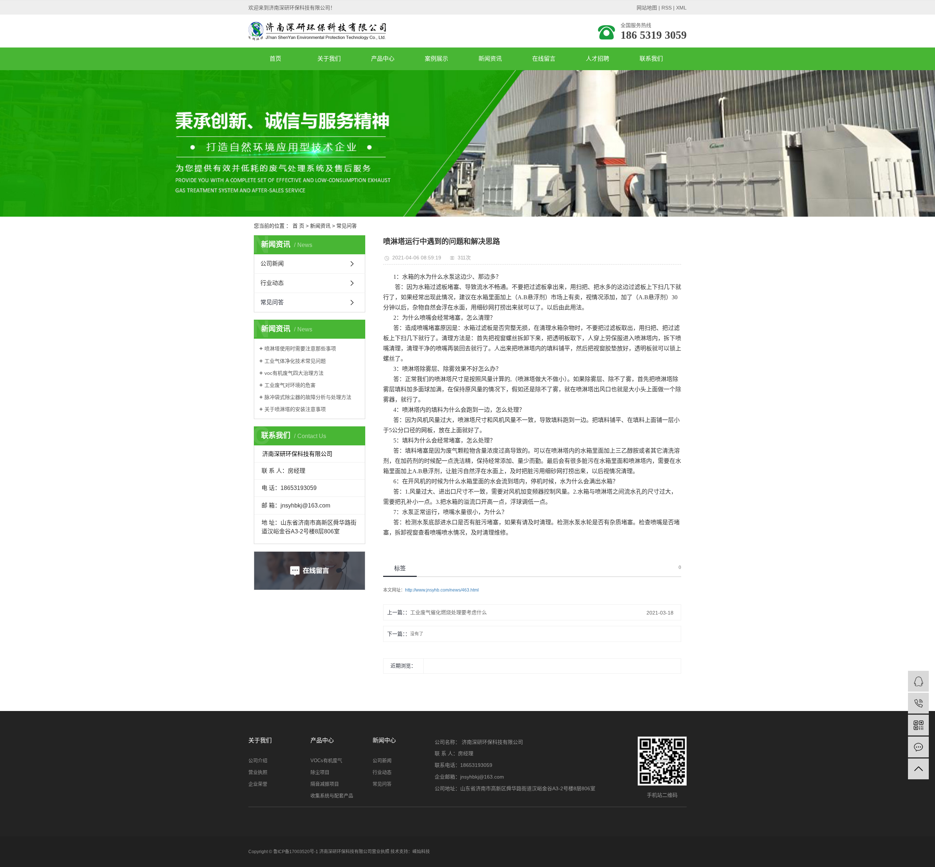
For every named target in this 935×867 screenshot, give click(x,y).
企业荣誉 (257, 784)
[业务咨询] (918, 681)
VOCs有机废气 (326, 760)
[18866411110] (918, 703)
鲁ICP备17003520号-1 (295, 851)
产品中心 (382, 59)
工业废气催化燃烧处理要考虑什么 (448, 612)
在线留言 (544, 59)
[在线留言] (918, 747)
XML (681, 8)
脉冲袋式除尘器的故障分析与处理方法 (307, 397)
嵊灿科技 (421, 851)
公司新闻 (272, 264)
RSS (666, 8)
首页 (275, 59)
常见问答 (346, 226)
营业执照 (257, 772)
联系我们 (651, 59)
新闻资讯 (490, 59)
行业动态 (272, 283)
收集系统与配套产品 (331, 795)
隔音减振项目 (324, 784)
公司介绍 (257, 760)
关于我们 (329, 59)
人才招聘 (597, 59)
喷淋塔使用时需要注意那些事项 (300, 348)
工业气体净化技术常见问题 (295, 361)
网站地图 (647, 8)
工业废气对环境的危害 (290, 385)
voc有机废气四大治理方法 (294, 373)
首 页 (298, 226)
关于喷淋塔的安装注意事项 (295, 409)
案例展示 (436, 59)
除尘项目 (319, 772)
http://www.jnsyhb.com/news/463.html (442, 590)
